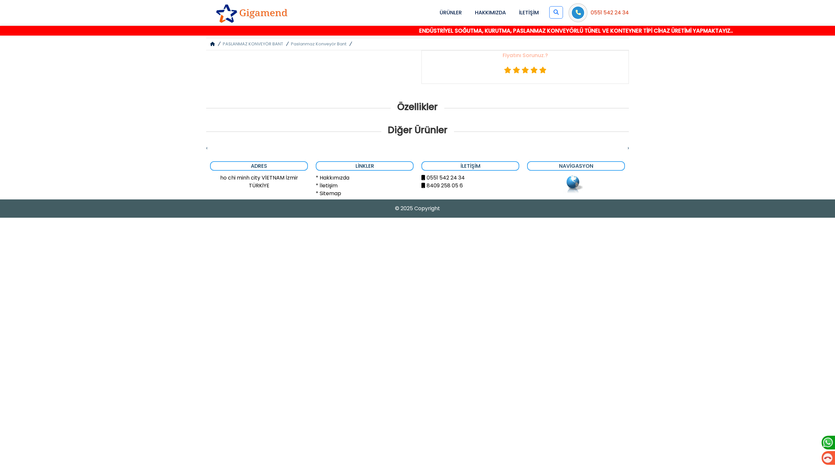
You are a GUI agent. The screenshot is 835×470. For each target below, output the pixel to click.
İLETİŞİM (529, 12)
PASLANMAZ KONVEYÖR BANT (253, 44)
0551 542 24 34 (610, 12)
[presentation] (206, 148)
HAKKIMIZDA (490, 12)
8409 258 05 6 (445, 185)
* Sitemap (328, 193)
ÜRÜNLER (451, 12)
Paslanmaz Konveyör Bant (318, 44)
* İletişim (327, 185)
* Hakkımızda (332, 177)
